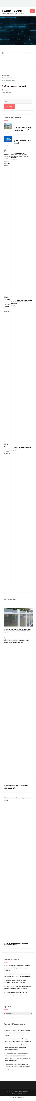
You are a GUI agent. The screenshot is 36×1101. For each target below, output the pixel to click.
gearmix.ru (21, 1097)
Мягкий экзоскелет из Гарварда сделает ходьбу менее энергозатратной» (16, 787)
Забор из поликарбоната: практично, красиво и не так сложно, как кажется (17, 630)
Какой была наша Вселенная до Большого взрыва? (16, 943)
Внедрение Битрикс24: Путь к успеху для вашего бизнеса (23, 142)
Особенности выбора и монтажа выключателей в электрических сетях (17, 1032)
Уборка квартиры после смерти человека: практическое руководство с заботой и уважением (17, 968)
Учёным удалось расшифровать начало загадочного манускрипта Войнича (20, 155)
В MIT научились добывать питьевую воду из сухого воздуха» (21, 302)
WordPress (24, 1094)
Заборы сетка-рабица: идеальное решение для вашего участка (22, 129)
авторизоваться (6, 92)
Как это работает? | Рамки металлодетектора (21, 448)
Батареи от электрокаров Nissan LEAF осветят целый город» (17, 1066)
